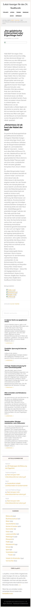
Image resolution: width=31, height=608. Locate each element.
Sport (7, 549)
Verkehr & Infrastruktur (13, 558)
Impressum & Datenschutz (20, 603)
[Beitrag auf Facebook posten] (12, 292)
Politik (8, 542)
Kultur (12, 304)
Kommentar (9, 529)
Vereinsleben (10, 552)
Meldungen (9, 536)
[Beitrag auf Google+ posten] (11, 294)
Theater (17, 304)
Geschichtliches (11, 524)
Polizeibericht (10, 544)
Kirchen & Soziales (11, 526)
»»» (20, 585)
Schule (8, 547)
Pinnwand (9, 539)
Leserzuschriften (11, 534)
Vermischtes (10, 561)
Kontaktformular (7, 593)
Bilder (8, 521)
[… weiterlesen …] (9, 343)
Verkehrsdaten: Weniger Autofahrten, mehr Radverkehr (15, 422)
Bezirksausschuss (11, 518)
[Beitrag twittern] (11, 290)
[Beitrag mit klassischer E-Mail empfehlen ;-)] (10, 296)
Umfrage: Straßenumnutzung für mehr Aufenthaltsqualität (15, 366)
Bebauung (9, 516)
